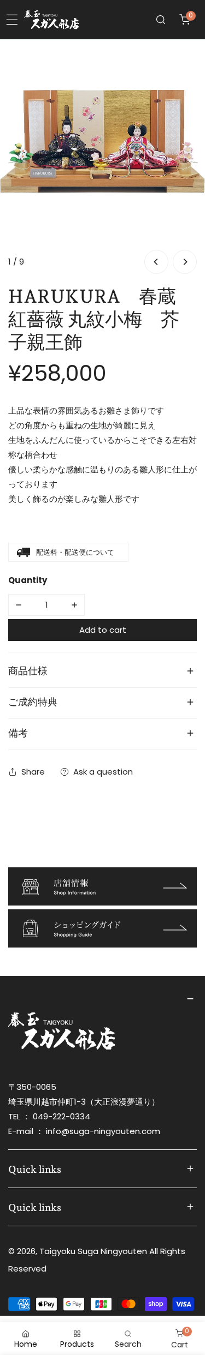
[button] (185, 20)
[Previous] (156, 262)
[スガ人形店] (51, 19)
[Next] (185, 262)
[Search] (161, 20)
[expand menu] (12, 20)
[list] (102, 158)
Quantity (27, 580)
